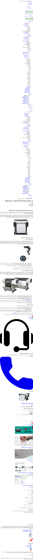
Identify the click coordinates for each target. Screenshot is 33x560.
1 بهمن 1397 (31, 448)
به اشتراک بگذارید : (30, 205)
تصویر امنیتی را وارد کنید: (25, 414)
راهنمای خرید (29, 544)
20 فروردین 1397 (30, 474)
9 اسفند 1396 (31, 202)
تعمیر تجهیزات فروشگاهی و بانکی (26, 530)
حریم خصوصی (29, 545)
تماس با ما (30, 4)
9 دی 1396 (31, 461)
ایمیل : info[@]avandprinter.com (29, 512)
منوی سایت (31, 20)
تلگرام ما (30, 318)
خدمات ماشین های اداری (28, 299)
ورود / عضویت (28, 6)
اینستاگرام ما (29, 424)
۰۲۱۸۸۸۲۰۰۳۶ (29, 1)
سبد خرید (29, 107)
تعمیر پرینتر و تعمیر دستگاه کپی (27, 531)
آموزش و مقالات (31, 204)
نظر (32, 203)
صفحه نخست (29, 3)
